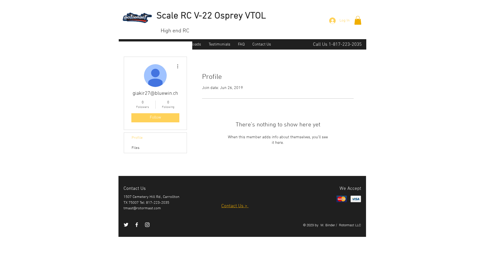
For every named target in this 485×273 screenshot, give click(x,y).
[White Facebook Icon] (137, 225)
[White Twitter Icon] (126, 225)
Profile (137, 137)
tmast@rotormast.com (142, 208)
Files (135, 148)
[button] (357, 20)
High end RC (175, 31)
